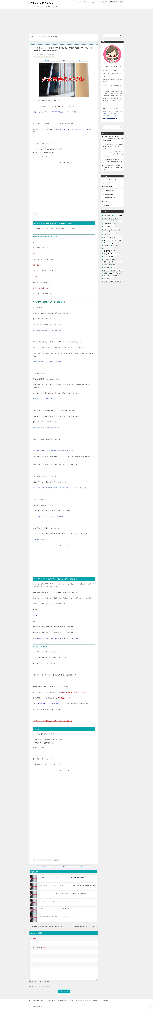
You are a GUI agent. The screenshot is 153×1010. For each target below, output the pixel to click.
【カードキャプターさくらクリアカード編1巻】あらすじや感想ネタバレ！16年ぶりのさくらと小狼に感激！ (63, 893)
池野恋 (105, 273)
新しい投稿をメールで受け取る (40, 986)
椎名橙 (113, 270)
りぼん (118, 229)
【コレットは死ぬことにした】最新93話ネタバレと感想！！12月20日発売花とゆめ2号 (113, 146)
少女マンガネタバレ (37, 57)
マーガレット (50, 860)
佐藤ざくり (56, 860)
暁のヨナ (106, 270)
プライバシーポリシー (35, 7)
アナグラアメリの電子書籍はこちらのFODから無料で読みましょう (52, 721)
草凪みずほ (107, 275)
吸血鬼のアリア (107, 259)
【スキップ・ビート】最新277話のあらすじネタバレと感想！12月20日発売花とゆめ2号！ (113, 154)
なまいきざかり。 (108, 229)
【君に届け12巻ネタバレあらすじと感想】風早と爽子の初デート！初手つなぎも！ (57, 916)
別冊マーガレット (111, 254)
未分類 (105, 201)
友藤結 (112, 256)
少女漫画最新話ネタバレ (49, 57)
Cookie (105, 218)
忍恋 (114, 267)
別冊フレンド (109, 251)
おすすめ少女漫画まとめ (109, 179)
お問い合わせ (48, 7)
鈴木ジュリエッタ (108, 281)
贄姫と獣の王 (107, 278)
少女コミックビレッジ (41, 2)
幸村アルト (106, 267)
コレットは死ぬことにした (110, 232)
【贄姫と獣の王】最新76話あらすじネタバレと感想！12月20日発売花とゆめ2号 (113, 167)
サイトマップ (58, 7)
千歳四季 (105, 256)
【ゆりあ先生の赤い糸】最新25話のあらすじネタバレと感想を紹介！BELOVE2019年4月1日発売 (60, 901)
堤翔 (114, 259)
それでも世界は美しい (109, 223)
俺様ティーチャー (107, 248)
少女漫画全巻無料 (107, 186)
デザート (108, 237)
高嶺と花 (119, 281)
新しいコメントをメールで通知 (40, 981)
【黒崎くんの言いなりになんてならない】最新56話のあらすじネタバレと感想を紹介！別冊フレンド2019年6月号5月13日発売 (67, 885)
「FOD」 (35, 615)
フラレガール (118, 237)
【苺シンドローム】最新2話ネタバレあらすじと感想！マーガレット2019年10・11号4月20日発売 (81, 926)
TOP (37, 1000)
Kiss (111, 218)
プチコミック (108, 240)
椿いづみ (121, 270)
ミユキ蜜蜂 (106, 245)
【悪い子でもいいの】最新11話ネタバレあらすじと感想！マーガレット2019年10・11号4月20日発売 (61, 877)
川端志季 (105, 264)
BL (114, 215)
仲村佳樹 (115, 245)
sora (120, 221)
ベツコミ (119, 240)
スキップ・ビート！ (109, 234)
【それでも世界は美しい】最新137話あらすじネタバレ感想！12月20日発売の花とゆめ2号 (113, 138)
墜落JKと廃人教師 (108, 262)
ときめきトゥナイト (109, 226)
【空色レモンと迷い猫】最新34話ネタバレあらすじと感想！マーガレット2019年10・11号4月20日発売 (47, 926)
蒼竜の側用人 (116, 275)
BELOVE (107, 215)
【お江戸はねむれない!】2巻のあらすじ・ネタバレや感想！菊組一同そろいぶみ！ (57, 908)
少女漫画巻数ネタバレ (109, 190)
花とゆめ (115, 273)
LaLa (117, 218)
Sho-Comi (113, 221)
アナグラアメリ (41, 860)
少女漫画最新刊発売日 (109, 194)
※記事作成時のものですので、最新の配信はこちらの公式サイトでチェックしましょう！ (59, 638)
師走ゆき (112, 264)
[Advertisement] (76, 20)
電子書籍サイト (107, 205)
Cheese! (120, 215)
